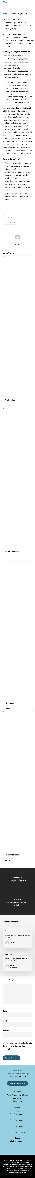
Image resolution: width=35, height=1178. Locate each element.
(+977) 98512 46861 (17, 1114)
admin (17, 244)
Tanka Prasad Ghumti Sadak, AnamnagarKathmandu (17, 1098)
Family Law (10, 217)
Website (6, 1031)
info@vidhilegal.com (17, 1141)
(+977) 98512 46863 (17, 1120)
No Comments (11, 222)
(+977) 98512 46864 (17, 1126)
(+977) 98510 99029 (17, 1132)
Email (5, 1021)
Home (5, 14)
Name (5, 1011)
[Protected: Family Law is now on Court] (17, 937)
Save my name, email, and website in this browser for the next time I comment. (17, 1046)
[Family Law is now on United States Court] (17, 961)
